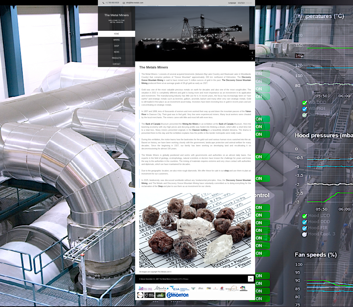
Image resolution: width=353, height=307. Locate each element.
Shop (160, 186)
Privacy (185, 279)
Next (252, 58)
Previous (252, 52)
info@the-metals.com (134, 3)
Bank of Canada (153, 124)
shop (226, 170)
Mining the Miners (190, 124)
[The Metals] (116, 18)
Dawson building (199, 130)
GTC (180, 279)
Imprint (175, 279)
